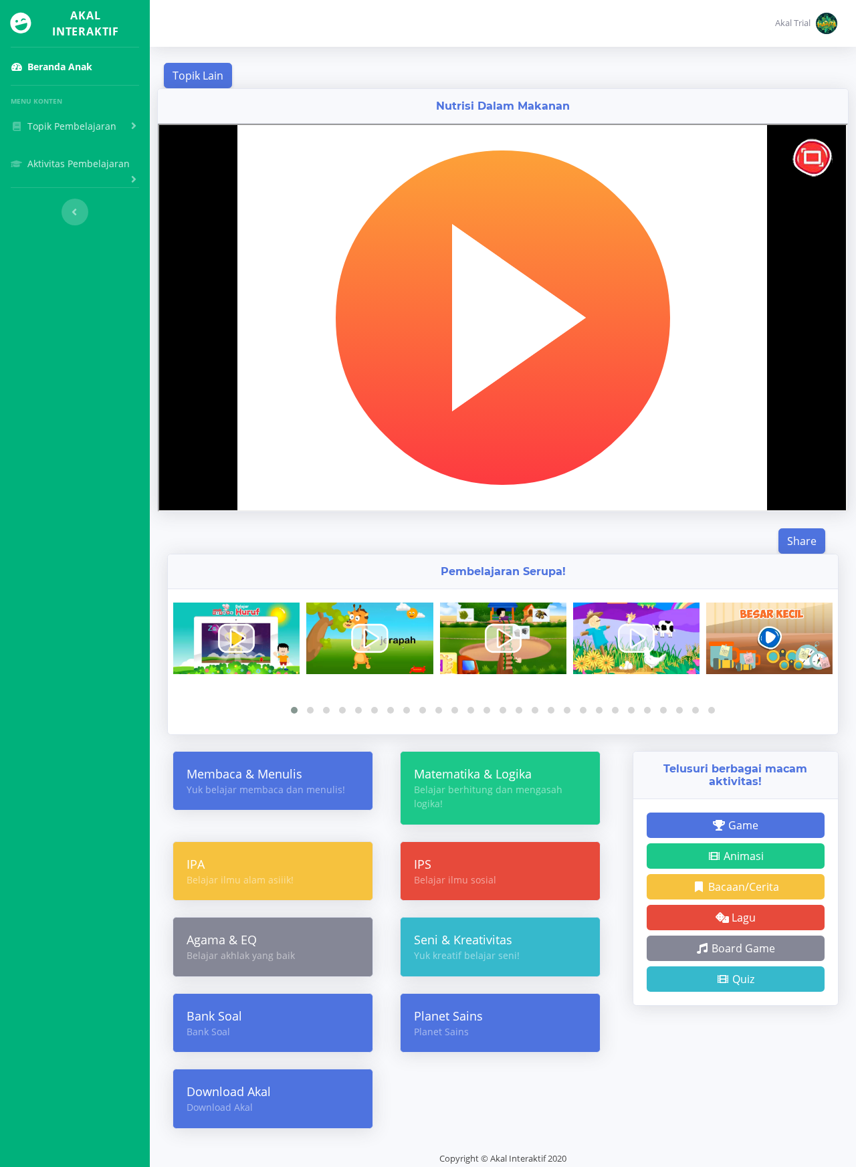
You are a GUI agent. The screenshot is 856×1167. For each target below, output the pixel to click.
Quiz (742, 979)
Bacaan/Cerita (742, 886)
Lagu (742, 917)
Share (802, 541)
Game (742, 825)
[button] (806, 23)
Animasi (742, 856)
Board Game (742, 948)
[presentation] (498, 692)
